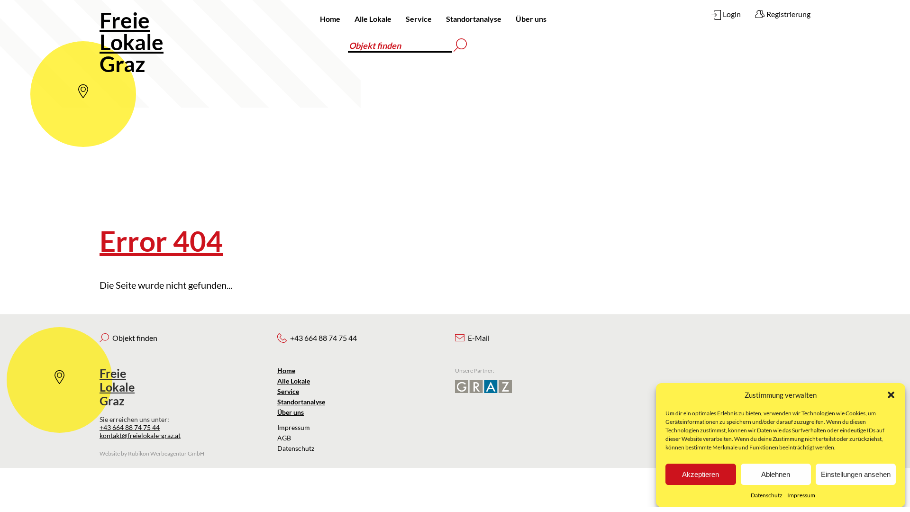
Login (732, 13)
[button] (891, 395)
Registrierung (788, 13)
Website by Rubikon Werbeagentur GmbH (152, 453)
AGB (284, 438)
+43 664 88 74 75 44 (130, 427)
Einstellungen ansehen (856, 474)
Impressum (801, 495)
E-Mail (479, 337)
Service (419, 18)
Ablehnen (775, 474)
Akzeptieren (700, 474)
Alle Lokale (373, 18)
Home (330, 18)
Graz (132, 42)
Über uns (531, 18)
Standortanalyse (473, 18)
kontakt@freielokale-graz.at (140, 435)
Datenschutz (767, 495)
